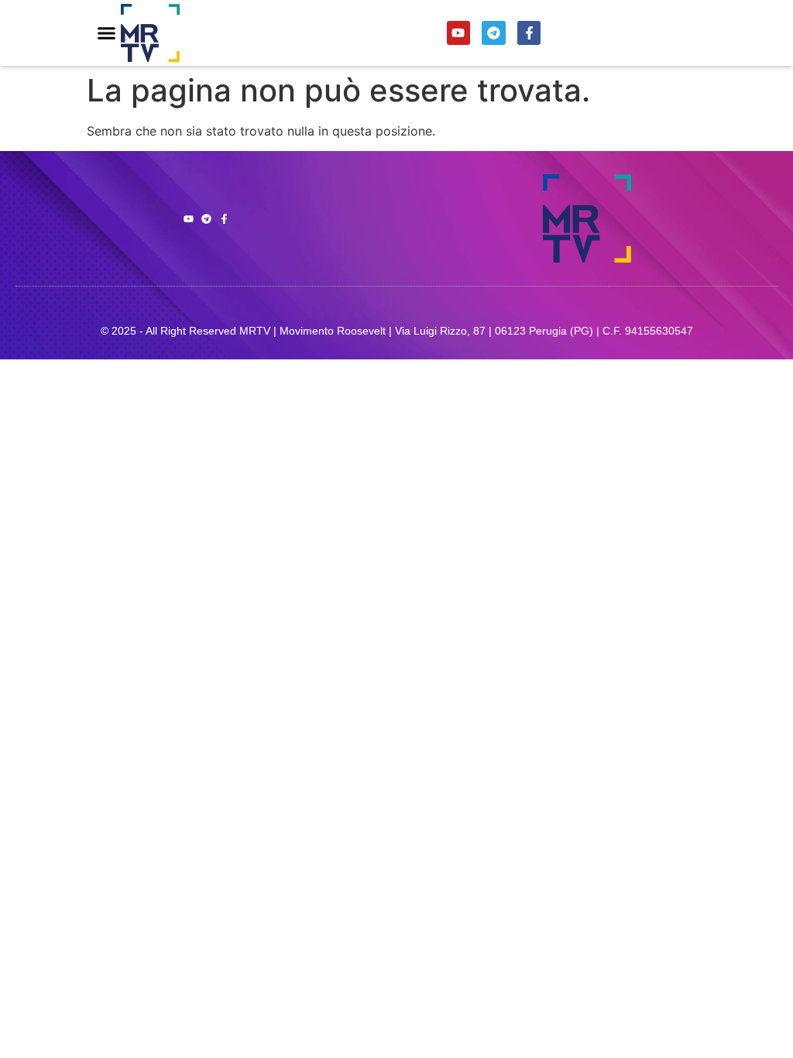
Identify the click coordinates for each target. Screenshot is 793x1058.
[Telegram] (494, 33)
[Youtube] (459, 33)
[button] (107, 33)
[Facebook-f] (529, 33)
